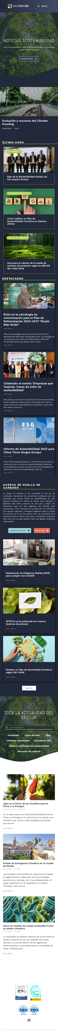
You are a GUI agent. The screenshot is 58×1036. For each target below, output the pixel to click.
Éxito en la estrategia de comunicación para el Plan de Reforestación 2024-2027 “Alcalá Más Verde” (26, 319)
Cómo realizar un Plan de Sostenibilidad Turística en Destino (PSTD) (27, 221)
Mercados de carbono (29, 751)
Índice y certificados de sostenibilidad (29, 746)
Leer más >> (9, 345)
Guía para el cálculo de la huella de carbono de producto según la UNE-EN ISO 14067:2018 (28, 266)
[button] (29, 688)
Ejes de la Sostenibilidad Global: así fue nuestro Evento (27, 178)
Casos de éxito (32, 735)
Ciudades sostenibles (18, 740)
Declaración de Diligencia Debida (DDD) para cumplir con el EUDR (28, 574)
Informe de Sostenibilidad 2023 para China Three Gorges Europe (29, 450)
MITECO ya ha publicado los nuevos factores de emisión (26, 622)
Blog (48, 735)
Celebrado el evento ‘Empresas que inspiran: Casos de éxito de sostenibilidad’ (28, 387)
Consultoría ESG (42, 740)
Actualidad (13, 735)
